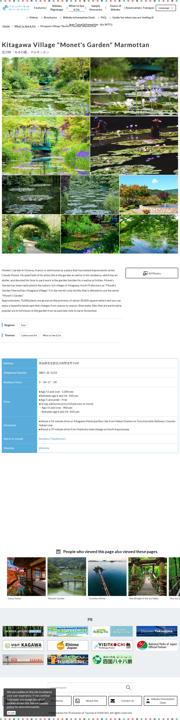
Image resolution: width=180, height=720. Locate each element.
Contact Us (127, 700)
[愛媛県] (67, 645)
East (23, 325)
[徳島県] (157, 631)
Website (44, 448)
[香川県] (23, 645)
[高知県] (112, 645)
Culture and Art (29, 335)
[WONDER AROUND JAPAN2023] (23, 631)
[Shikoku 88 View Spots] (112, 659)
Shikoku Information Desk (163, 700)
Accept (11, 712)
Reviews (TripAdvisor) (52, 438)
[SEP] (67, 631)
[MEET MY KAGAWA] (23, 659)
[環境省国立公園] (157, 645)
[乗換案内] (67, 659)
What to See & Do (52, 335)
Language (164, 8)
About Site (92, 700)
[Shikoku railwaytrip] (112, 631)
